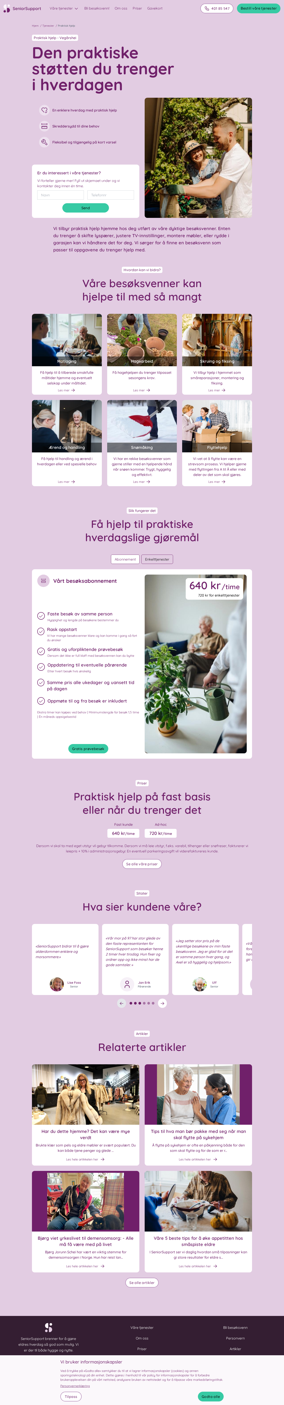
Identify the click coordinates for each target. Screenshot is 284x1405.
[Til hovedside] (25, 8)
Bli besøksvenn (235, 1327)
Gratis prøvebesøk (88, 748)
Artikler (235, 1349)
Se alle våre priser (142, 864)
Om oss (121, 8)
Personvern (235, 1338)
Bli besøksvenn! (96, 8)
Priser (137, 8)
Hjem (35, 25)
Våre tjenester (62, 8)
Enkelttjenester (157, 559)
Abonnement (125, 559)
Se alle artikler (141, 1282)
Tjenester (48, 25)
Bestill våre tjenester (259, 8)
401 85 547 (220, 8)
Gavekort (154, 8)
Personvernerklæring (75, 1386)
